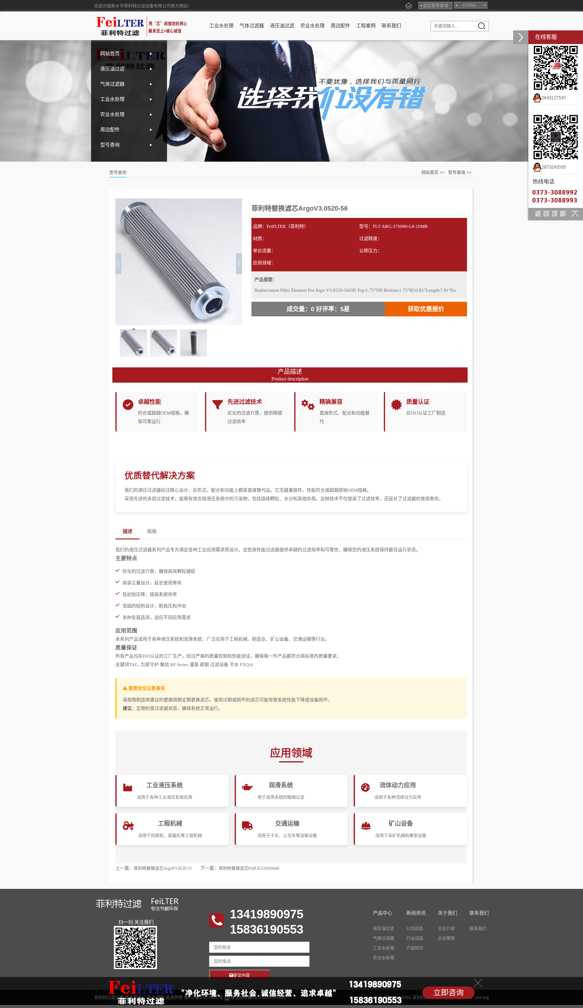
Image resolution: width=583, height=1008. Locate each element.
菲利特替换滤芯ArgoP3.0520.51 (163, 868)
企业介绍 (446, 928)
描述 (127, 531)
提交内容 (241, 975)
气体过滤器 (252, 25)
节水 (234, 664)
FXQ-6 (246, 664)
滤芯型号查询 (435, 5)
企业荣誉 (446, 938)
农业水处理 (312, 25)
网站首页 (110, 53)
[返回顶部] (555, 213)
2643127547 (554, 97)
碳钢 (204, 664)
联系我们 (391, 25)
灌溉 (194, 664)
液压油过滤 (282, 25)
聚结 (164, 664)
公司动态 (414, 928)
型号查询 (110, 144)
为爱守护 (150, 664)
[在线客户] (520, 37)
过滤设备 (219, 664)
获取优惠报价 (426, 309)
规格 (152, 531)
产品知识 (414, 947)
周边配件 (340, 25)
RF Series (179, 664)
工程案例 (366, 25)
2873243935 (554, 167)
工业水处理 (221, 25)
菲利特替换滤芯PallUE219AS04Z (249, 868)
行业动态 (414, 938)
